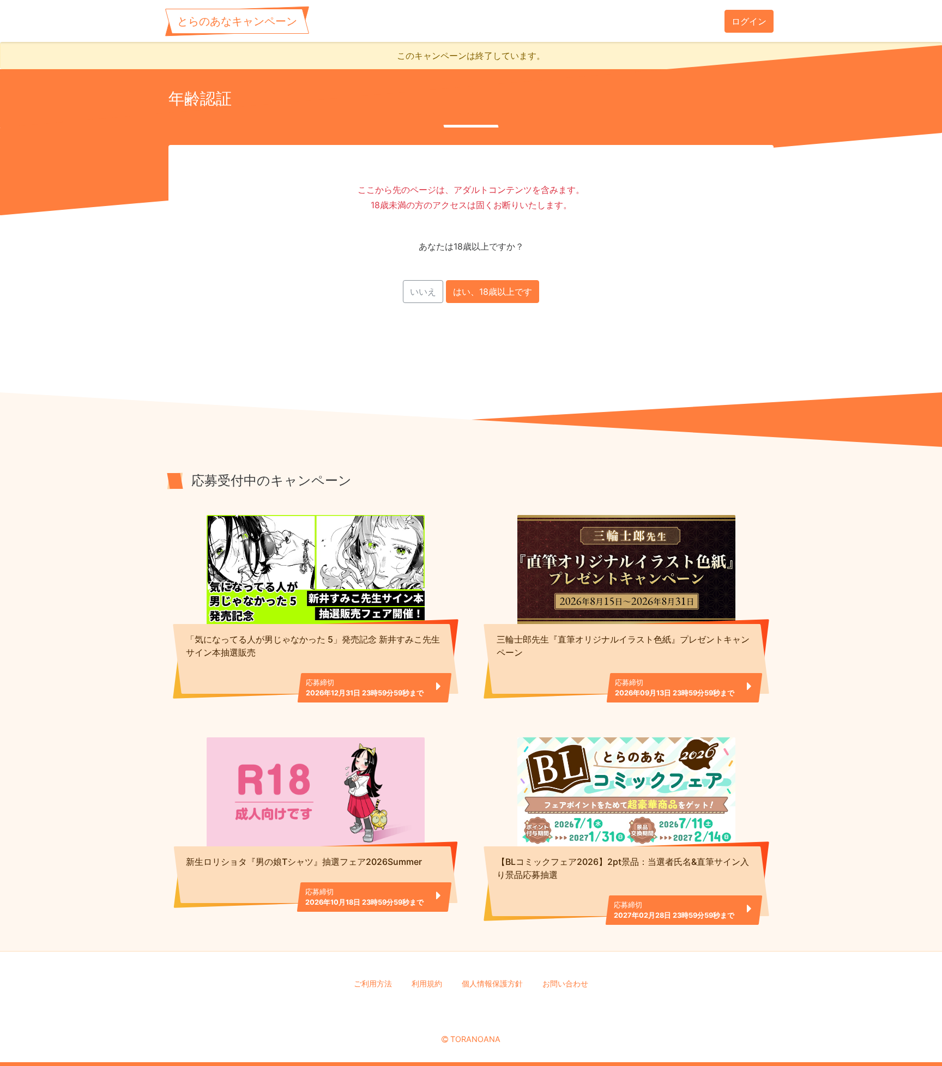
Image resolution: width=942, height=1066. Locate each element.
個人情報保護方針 (492, 983)
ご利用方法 (373, 983)
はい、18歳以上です (492, 291)
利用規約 (427, 983)
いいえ (423, 291)
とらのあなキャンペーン (237, 21)
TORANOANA (475, 1039)
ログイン (749, 21)
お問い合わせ (565, 983)
